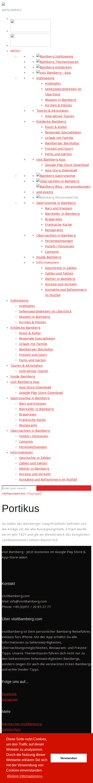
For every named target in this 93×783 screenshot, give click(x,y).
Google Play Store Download (67, 165)
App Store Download (61, 170)
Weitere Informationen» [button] (25, 776)
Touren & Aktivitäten (52, 110)
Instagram (10, 699)
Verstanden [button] (68, 758)
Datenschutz (11, 729)
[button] (12, 10)
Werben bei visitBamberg (22, 724)
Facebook (9, 694)
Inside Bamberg (48, 257)
